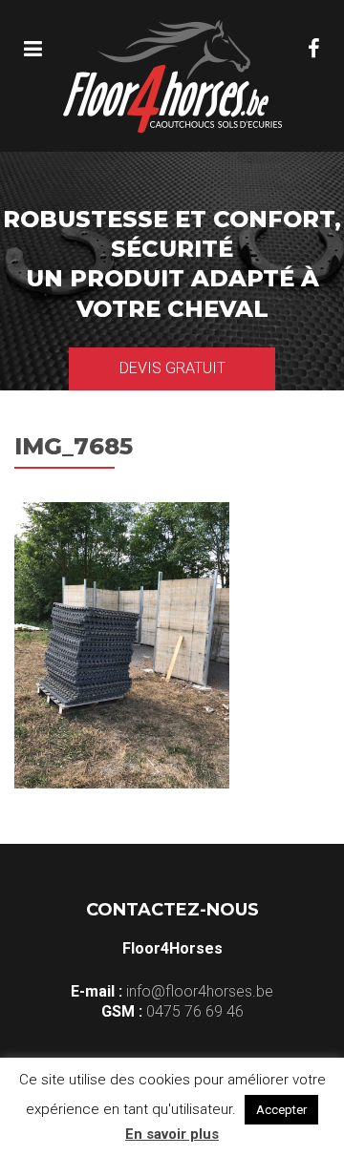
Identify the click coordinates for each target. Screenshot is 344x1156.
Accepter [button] (281, 1110)
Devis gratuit (172, 368)
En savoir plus (172, 1134)
